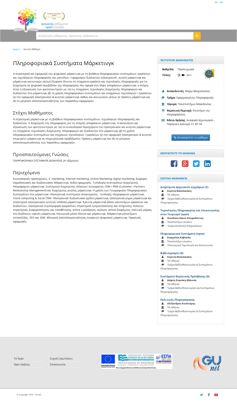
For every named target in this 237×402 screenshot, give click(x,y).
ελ (216, 2)
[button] (197, 35)
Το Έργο (19, 358)
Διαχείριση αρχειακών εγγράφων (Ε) (184, 187)
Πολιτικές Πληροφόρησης (177, 299)
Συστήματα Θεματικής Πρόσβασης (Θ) (185, 276)
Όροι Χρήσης (22, 364)
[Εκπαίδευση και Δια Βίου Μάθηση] (136, 361)
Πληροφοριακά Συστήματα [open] (182, 233)
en (221, 2)
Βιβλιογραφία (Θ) (171, 253)
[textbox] (114, 35)
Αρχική (16, 49)
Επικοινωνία (57, 364)
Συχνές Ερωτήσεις (61, 358)
